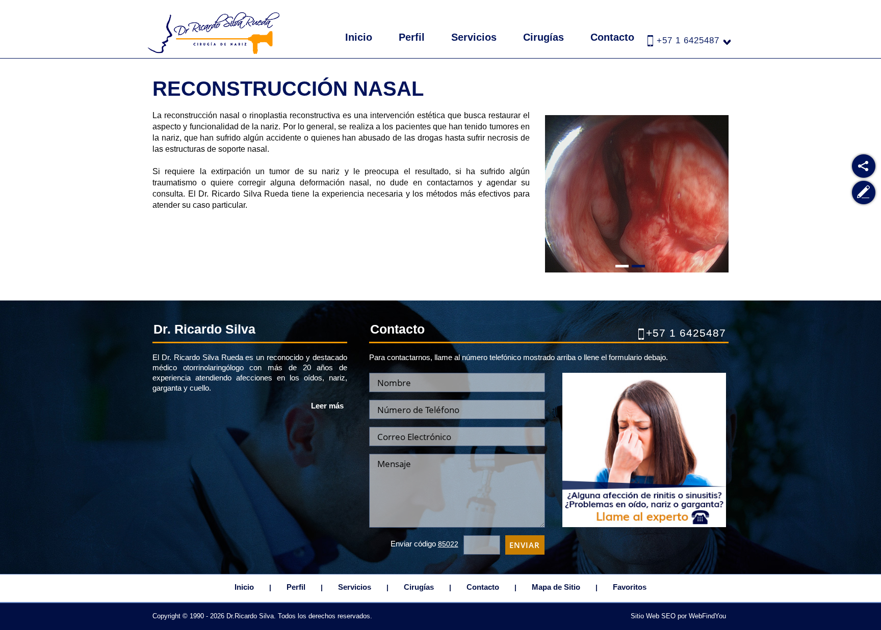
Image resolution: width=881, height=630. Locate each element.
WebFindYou (707, 616)
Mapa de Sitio (556, 587)
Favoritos (629, 587)
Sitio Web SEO (653, 616)
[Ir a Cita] (644, 524)
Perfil (412, 37)
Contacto (612, 37)
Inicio (358, 37)
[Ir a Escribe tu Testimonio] (863, 192)
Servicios (474, 37)
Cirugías (543, 37)
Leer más (327, 405)
